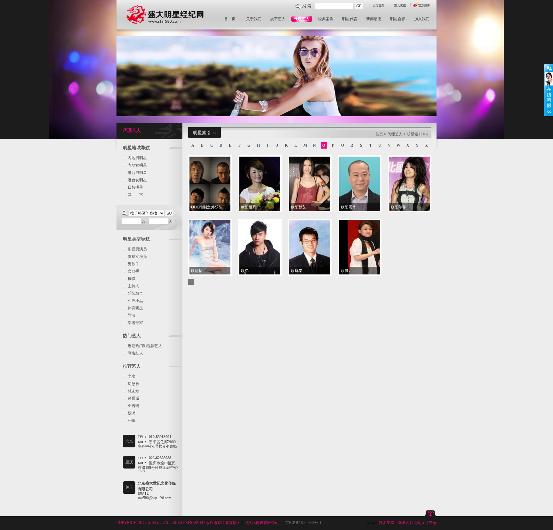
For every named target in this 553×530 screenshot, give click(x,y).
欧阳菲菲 (398, 207)
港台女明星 (137, 180)
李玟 (131, 376)
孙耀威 (133, 398)
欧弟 (245, 270)
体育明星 (135, 308)
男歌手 (133, 264)
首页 (379, 134)
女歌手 (133, 271)
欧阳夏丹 (248, 207)
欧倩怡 (197, 270)
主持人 (133, 286)
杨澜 (131, 413)
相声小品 (135, 300)
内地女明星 (137, 165)
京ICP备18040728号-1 (303, 522)
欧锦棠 (296, 270)
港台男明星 (137, 172)
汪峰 (131, 420)
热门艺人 (132, 335)
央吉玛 (133, 406)
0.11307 (372, 523)
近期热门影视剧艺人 (145, 346)
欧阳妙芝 (298, 207)
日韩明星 (135, 187)
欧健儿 (346, 270)
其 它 (135, 194)
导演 (131, 315)
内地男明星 (137, 158)
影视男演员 (137, 249)
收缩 (548, 90)
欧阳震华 (348, 207)
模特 (131, 278)
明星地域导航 (136, 147)
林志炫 (133, 391)
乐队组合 (135, 293)
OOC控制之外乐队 (206, 207)
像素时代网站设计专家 (417, 522)
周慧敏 (133, 383)
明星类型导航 (136, 239)
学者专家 (135, 323)
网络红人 (135, 353)
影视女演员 (137, 256)
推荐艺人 (132, 366)
